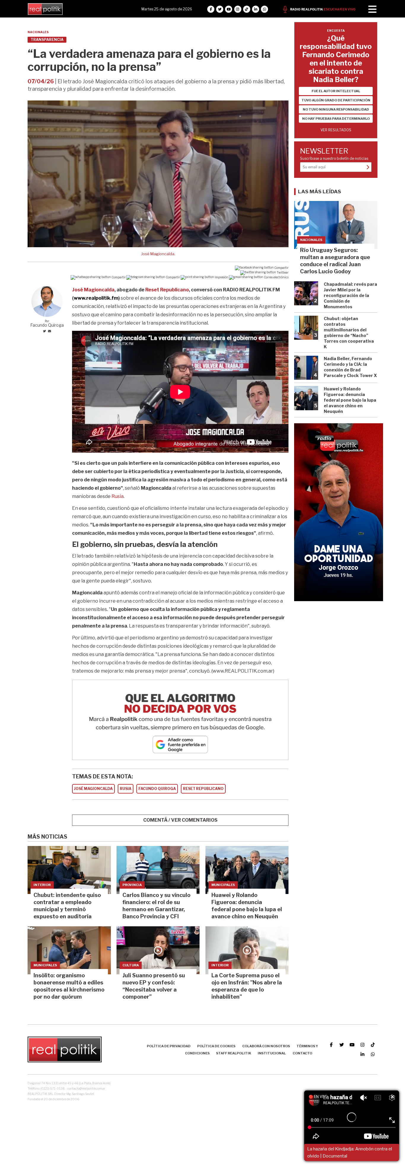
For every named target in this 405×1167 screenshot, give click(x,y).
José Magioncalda (93, 290)
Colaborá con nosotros (266, 1046)
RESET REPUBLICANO (203, 788)
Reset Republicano (167, 290)
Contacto (302, 1053)
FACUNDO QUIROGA (157, 788)
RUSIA (125, 788)
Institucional (272, 1053)
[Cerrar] (392, 1097)
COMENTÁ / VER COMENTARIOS (180, 820)
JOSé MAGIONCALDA (93, 788)
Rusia (117, 496)
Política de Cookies (216, 1046)
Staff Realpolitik (233, 1053)
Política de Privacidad (169, 1046)
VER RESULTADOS (336, 130)
